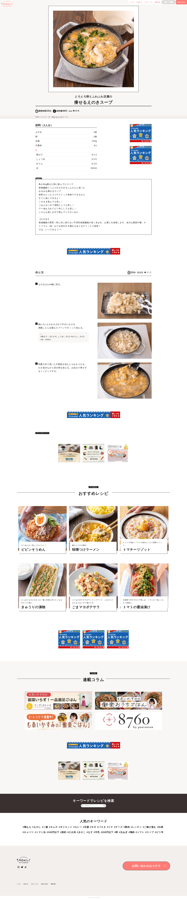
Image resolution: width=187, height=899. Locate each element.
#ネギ (93, 827)
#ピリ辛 (159, 832)
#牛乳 (97, 832)
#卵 (116, 832)
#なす (89, 832)
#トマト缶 (40, 832)
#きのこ (81, 832)
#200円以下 (107, 832)
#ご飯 (45, 827)
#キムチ (53, 827)
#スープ (149, 832)
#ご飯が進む (149, 827)
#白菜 (160, 827)
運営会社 (157, 2)
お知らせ (139, 2)
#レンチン (136, 827)
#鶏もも (27, 827)
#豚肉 (127, 827)
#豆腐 (86, 827)
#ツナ (110, 827)
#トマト (140, 832)
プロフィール (148, 2)
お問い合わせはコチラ (146, 865)
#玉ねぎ (123, 832)
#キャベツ (28, 832)
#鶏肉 (132, 832)
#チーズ (118, 827)
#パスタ (101, 827)
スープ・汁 (45, 117)
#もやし (36, 827)
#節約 (63, 832)
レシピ (132, 2)
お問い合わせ (181, 2)
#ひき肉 (71, 832)
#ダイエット (65, 827)
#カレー (77, 827)
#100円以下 (53, 832)
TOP (37, 117)
